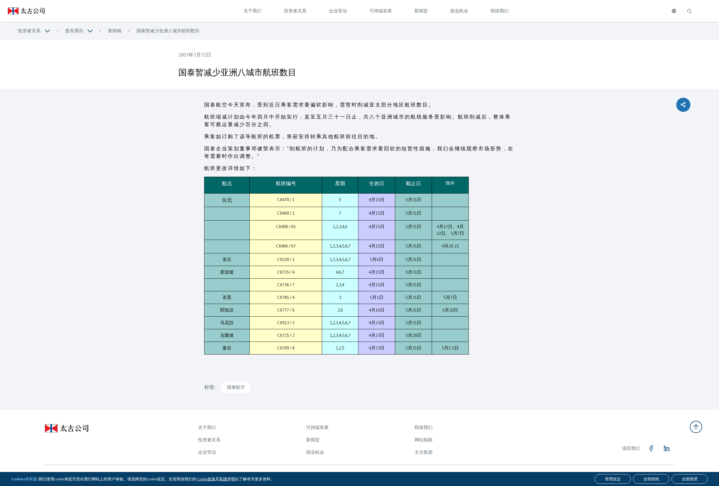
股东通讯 (74, 30)
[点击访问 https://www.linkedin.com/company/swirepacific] (666, 448)
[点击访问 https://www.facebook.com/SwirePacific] (651, 448)
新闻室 (421, 10)
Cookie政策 (206, 479)
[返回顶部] (696, 427)
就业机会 (459, 10)
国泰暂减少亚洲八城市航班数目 (167, 30)
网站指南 (424, 439)
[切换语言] (674, 11)
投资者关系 (295, 10)
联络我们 (500, 10)
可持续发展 (380, 10)
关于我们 (252, 10)
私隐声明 (227, 479)
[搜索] (689, 11)
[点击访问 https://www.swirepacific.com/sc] (22, 11)
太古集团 (424, 452)
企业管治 (338, 10)
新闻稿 (114, 30)
